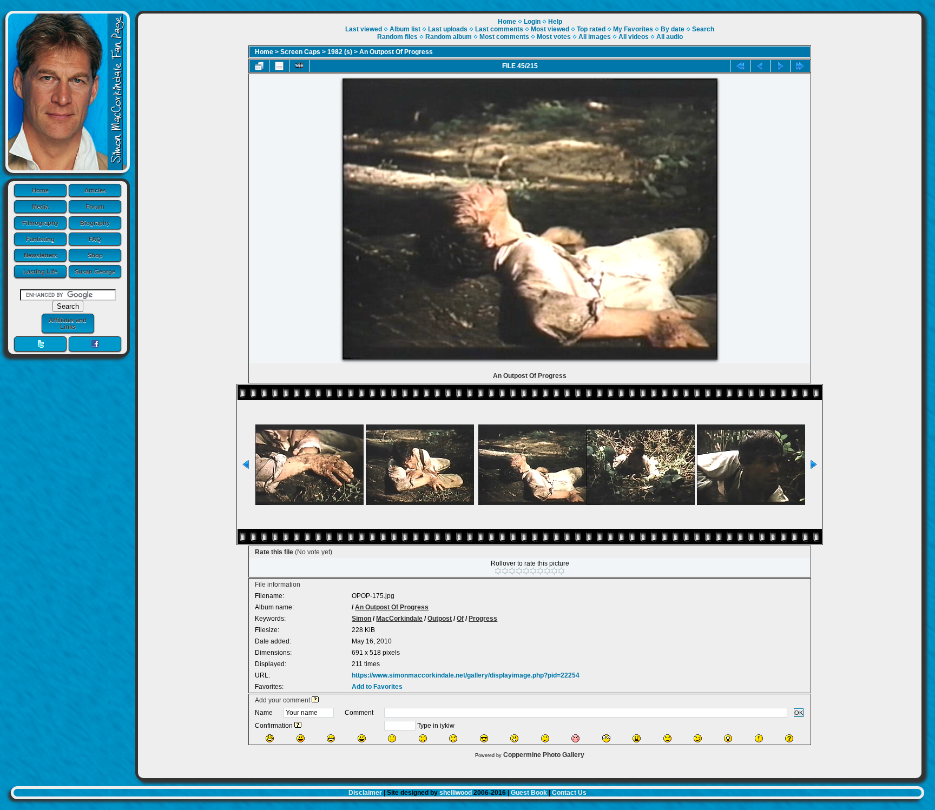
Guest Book (529, 792)
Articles (95, 190)
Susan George (95, 271)
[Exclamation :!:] (759, 738)
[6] (533, 571)
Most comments (504, 37)
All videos (633, 37)
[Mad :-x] (637, 738)
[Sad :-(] (423, 738)
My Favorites (633, 29)
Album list (405, 29)
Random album (448, 37)
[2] (505, 571)
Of (460, 618)
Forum (94, 206)
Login (532, 21)
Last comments (499, 29)
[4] (519, 571)
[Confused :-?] (545, 738)
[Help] (315, 700)
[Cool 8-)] (484, 738)
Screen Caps (300, 52)
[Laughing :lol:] (270, 738)
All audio (669, 37)
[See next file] (780, 66)
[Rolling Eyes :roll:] (667, 738)
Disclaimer (365, 792)
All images (594, 37)
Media (40, 206)
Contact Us (569, 792)
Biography (95, 223)
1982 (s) (339, 52)
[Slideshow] (299, 66)
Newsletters (40, 255)
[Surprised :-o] (514, 738)
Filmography (40, 223)
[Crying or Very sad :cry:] (453, 738)
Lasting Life (40, 271)
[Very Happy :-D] (331, 738)
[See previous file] (760, 66)
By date (672, 29)
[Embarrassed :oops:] (575, 738)
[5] (526, 571)
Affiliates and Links (68, 323)
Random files (397, 37)
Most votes (554, 37)
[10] (561, 571)
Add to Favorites (377, 687)
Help (555, 21)
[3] (512, 571)
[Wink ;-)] (698, 738)
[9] (554, 571)
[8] (547, 571)
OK (798, 712)
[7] (540, 571)
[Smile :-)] (362, 738)
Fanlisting (40, 239)
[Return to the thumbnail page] (259, 66)
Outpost (439, 618)
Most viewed (550, 29)
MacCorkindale (399, 618)
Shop (95, 255)
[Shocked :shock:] (606, 738)
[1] (498, 571)
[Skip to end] (800, 66)
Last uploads (447, 29)
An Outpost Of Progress (396, 52)
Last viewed (363, 29)
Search (703, 29)
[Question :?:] (789, 738)
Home (40, 190)
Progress (483, 618)
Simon (361, 618)
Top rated (591, 29)
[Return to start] (740, 66)
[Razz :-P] (301, 738)
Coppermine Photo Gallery (543, 755)
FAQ (95, 239)
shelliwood (455, 792)
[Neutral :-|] (392, 738)
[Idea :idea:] (728, 738)
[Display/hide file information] (279, 66)
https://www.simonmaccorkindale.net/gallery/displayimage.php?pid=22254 (466, 675)
